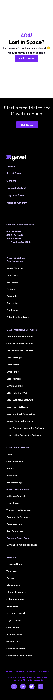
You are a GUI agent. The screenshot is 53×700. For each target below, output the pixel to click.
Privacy (20, 672)
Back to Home (26, 58)
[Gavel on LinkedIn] (23, 686)
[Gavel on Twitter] (32, 686)
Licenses (44, 672)
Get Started (27, 125)
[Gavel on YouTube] (14, 686)
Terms (9, 672)
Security (31, 672)
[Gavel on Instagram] (40, 686)
